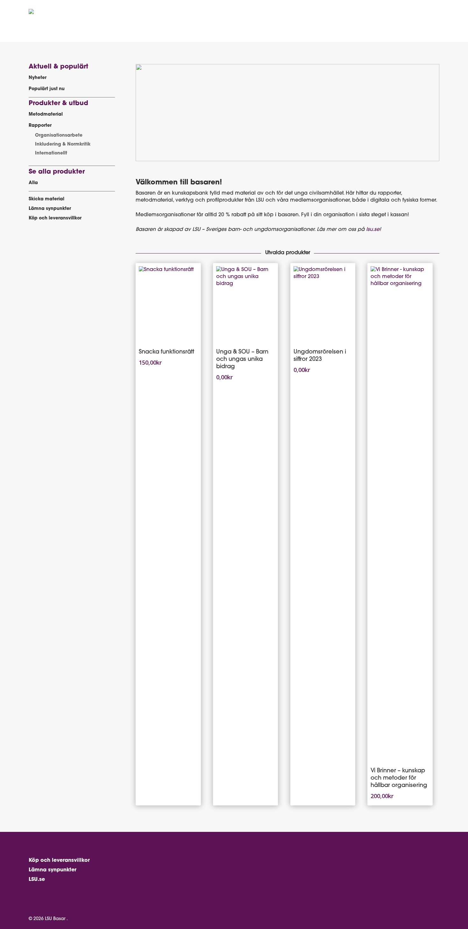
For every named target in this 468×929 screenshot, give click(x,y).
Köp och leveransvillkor (55, 218)
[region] (287, 112)
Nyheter (37, 77)
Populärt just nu (47, 89)
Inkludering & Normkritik (62, 144)
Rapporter (40, 125)
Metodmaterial (46, 114)
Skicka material (46, 199)
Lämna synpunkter (50, 208)
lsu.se (372, 229)
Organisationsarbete (58, 135)
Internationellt (51, 153)
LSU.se (37, 879)
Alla (33, 183)
